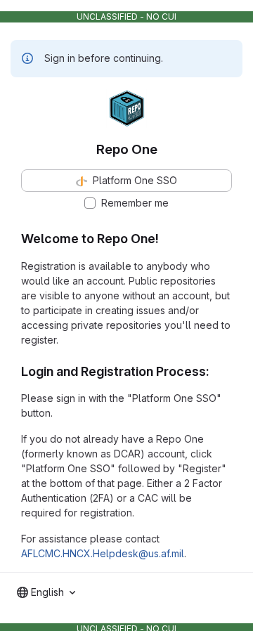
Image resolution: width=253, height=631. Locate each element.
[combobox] (46, 592)
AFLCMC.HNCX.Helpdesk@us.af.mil (102, 553)
